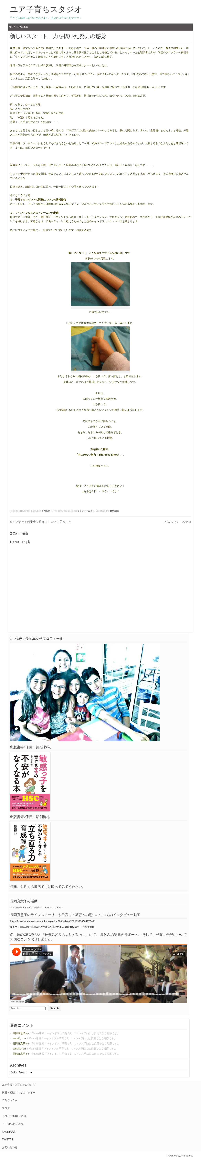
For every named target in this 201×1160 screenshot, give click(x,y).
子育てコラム (9, 1100)
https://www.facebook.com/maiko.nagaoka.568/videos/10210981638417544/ (52, 921)
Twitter (7, 1139)
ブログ (6, 1108)
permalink (114, 511)
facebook (9, 1131)
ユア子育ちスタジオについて (18, 1084)
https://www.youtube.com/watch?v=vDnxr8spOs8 (36, 907)
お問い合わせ (9, 1147)
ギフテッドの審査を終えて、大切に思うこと (40, 521)
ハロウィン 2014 (178, 521)
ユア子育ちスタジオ (46, 9)
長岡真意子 (46, 511)
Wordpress (187, 1155)
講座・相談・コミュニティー (18, 1092)
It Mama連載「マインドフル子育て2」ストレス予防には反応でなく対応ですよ (75, 1033)
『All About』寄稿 (14, 1116)
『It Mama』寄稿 (12, 1123)
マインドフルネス (18, 27)
